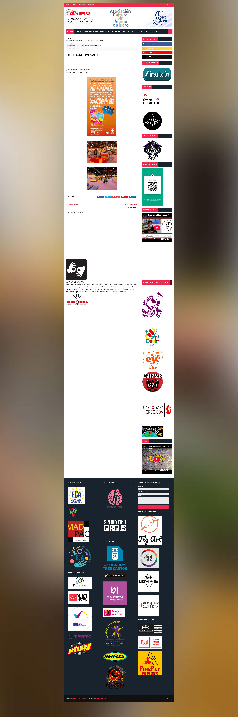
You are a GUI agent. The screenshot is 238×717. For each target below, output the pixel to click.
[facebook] (160, 4)
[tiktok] (170, 4)
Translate (98, 45)
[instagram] (167, 4)
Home (67, 4)
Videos (156, 31)
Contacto (91, 4)
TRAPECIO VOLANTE (144, 31)
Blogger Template (100, 698)
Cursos (74, 4)
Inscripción (82, 4)
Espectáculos (105, 31)
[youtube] (164, 4)
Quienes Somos (91, 31)
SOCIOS (130, 31)
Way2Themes (82, 698)
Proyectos (119, 31)
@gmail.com (78, 292)
